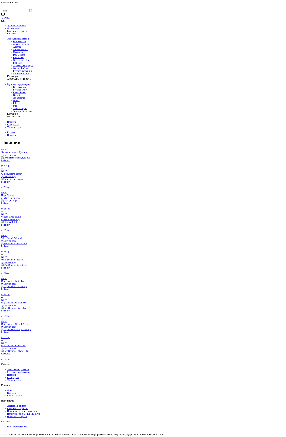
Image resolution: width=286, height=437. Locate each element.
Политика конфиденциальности (23, 414)
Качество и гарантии (17, 31)
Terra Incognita (20, 108)
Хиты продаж (14, 127)
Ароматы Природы (23, 65)
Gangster (17, 95)
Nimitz (16, 100)
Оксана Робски (20, 68)
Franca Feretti (19, 92)
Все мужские (19, 87)
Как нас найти (14, 395)
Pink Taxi (17, 63)
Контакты (12, 33)
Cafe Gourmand (20, 49)
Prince (16, 103)
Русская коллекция (22, 71)
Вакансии (12, 393)
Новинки (12, 122)
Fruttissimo (18, 57)
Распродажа (13, 124)
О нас (10, 390)
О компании (13, 28)
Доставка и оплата (16, 25)
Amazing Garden (21, 44)
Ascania (17, 46)
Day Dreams (19, 55)
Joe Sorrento (19, 97)
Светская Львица (22, 73)
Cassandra (18, 52)
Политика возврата (17, 416)
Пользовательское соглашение (22, 411)
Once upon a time (21, 60)
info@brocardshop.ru (17, 426)
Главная (11, 132)
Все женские (19, 41)
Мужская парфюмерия (18, 84)
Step (15, 106)
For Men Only (20, 89)
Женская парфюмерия (18, 38)
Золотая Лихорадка (22, 111)
